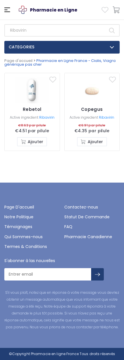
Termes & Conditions (25, 246)
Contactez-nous (81, 207)
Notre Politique (18, 217)
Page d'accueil (18, 60)
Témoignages (18, 227)
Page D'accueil (19, 207)
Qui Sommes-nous (23, 237)
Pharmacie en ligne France (55, 353)
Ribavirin (47, 117)
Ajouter (35, 142)
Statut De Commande (87, 217)
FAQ (68, 227)
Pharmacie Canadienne (88, 237)
